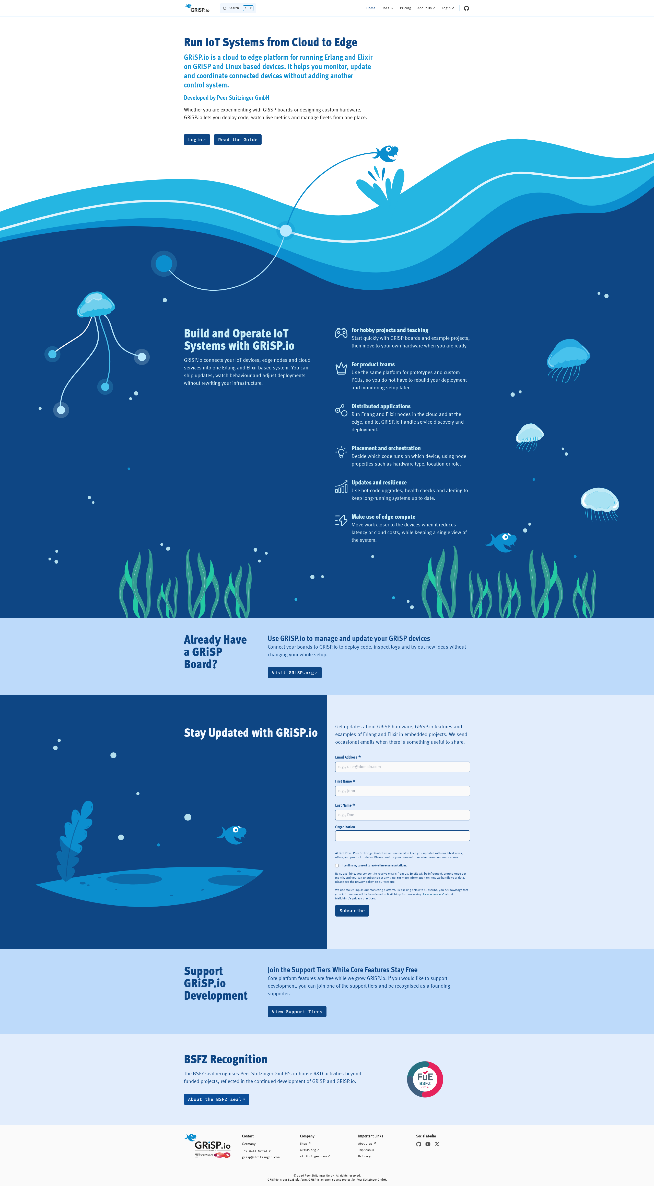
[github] (466, 8)
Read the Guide (238, 139)
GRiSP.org (308, 1150)
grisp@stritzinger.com (260, 1157)
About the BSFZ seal (214, 1099)
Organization (345, 827)
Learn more (432, 894)
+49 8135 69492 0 (256, 1151)
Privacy (364, 1156)
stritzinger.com (313, 1156)
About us (365, 1143)
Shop (303, 1143)
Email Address (348, 758)
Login (195, 139)
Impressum (366, 1150)
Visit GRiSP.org (293, 672)
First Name (345, 782)
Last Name (345, 806)
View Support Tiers (297, 1011)
